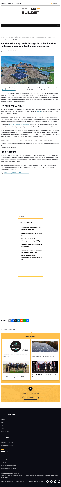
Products (3, 425)
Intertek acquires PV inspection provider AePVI (43, 356)
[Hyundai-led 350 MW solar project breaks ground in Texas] (45, 367)
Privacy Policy (28, 481)
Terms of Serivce (38, 481)
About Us (3, 456)
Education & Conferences (7, 445)
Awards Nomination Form (7, 442)
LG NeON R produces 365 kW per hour (19, 125)
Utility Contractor (45, 476)
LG (20, 173)
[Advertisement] (29, 300)
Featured (3, 419)
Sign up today (30, 398)
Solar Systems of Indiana (8, 90)
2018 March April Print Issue (11, 173)
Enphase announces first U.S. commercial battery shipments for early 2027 (31, 258)
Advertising (4, 459)
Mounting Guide (5, 432)
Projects (3, 428)
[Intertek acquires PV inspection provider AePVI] (45, 346)
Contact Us (18, 3)
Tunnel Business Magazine (33, 476)
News (2, 422)
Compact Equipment (6, 476)
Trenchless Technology (18, 476)
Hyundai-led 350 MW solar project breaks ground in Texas (44, 376)
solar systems (25, 173)
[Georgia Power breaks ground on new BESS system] (16, 367)
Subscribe (10, 3)
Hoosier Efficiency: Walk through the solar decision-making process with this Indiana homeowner (29, 44)
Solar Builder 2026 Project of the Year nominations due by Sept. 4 (15, 355)
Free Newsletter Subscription (8, 468)
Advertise (3, 3)
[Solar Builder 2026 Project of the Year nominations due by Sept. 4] (16, 346)
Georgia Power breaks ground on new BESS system (15, 377)
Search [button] (52, 3)
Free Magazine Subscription (8, 465)
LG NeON (38, 111)
